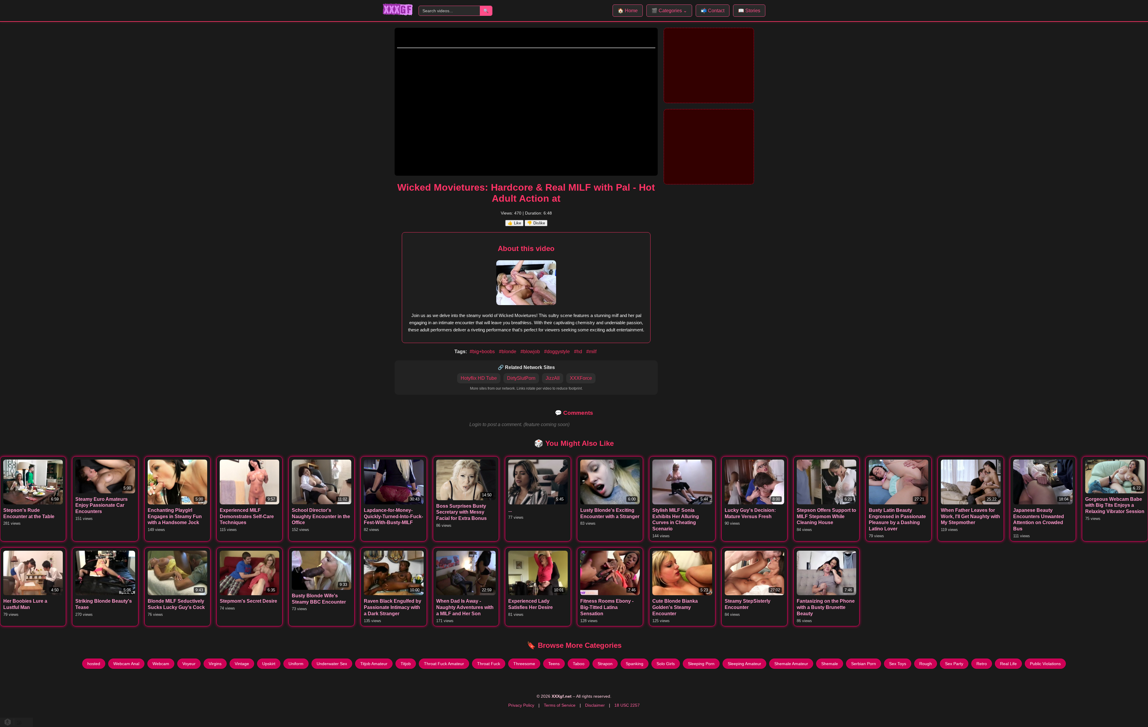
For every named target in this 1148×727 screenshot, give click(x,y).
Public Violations (1045, 663)
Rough (925, 663)
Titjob (406, 663)
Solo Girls (666, 663)
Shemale (829, 663)
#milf (591, 351)
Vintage (242, 663)
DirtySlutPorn (521, 378)
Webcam (160, 663)
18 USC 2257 (627, 705)
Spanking (634, 663)
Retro (981, 663)
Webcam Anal (126, 663)
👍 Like (514, 223)
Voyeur (189, 663)
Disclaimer (595, 705)
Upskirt (268, 663)
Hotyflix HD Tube (479, 378)
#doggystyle (557, 351)
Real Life (1008, 663)
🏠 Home (628, 10)
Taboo (578, 663)
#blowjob (530, 351)
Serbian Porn (863, 663)
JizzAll (553, 378)
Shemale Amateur (791, 663)
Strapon (605, 663)
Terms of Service (559, 705)
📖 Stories (749, 10)
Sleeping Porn (701, 663)
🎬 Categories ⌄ (669, 10)
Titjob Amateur (373, 663)
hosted (93, 663)
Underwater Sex (332, 663)
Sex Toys (897, 663)
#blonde (508, 351)
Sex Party (954, 663)
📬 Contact (712, 10)
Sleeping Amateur (744, 663)
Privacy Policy (521, 705)
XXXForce (581, 378)
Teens (554, 663)
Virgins (215, 663)
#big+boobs (483, 351)
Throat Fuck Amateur (444, 663)
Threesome (524, 663)
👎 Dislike (536, 223)
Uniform (295, 663)
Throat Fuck (488, 663)
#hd (578, 351)
